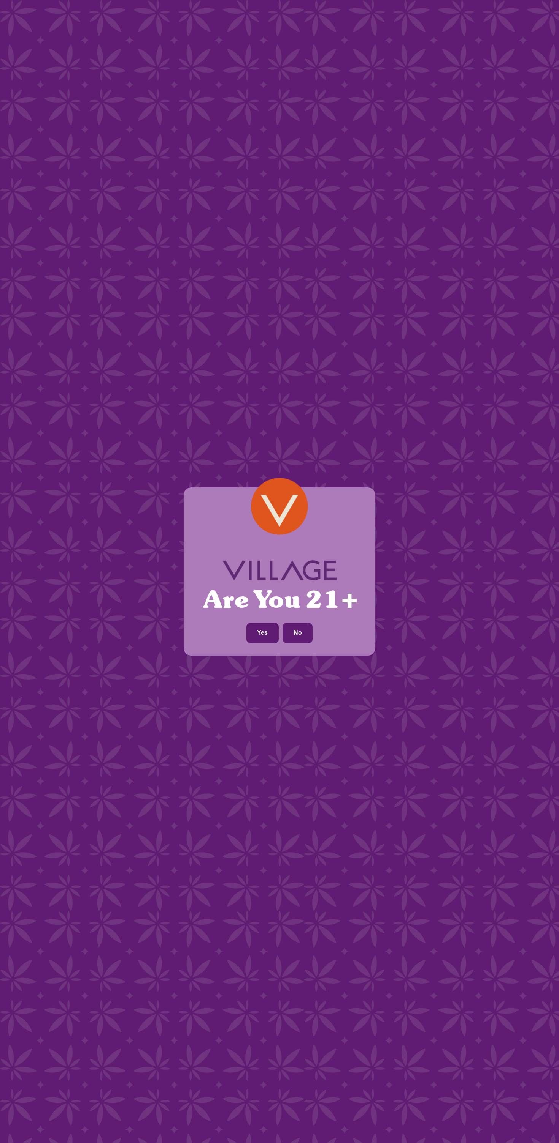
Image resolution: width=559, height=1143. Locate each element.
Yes (262, 632)
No (298, 632)
